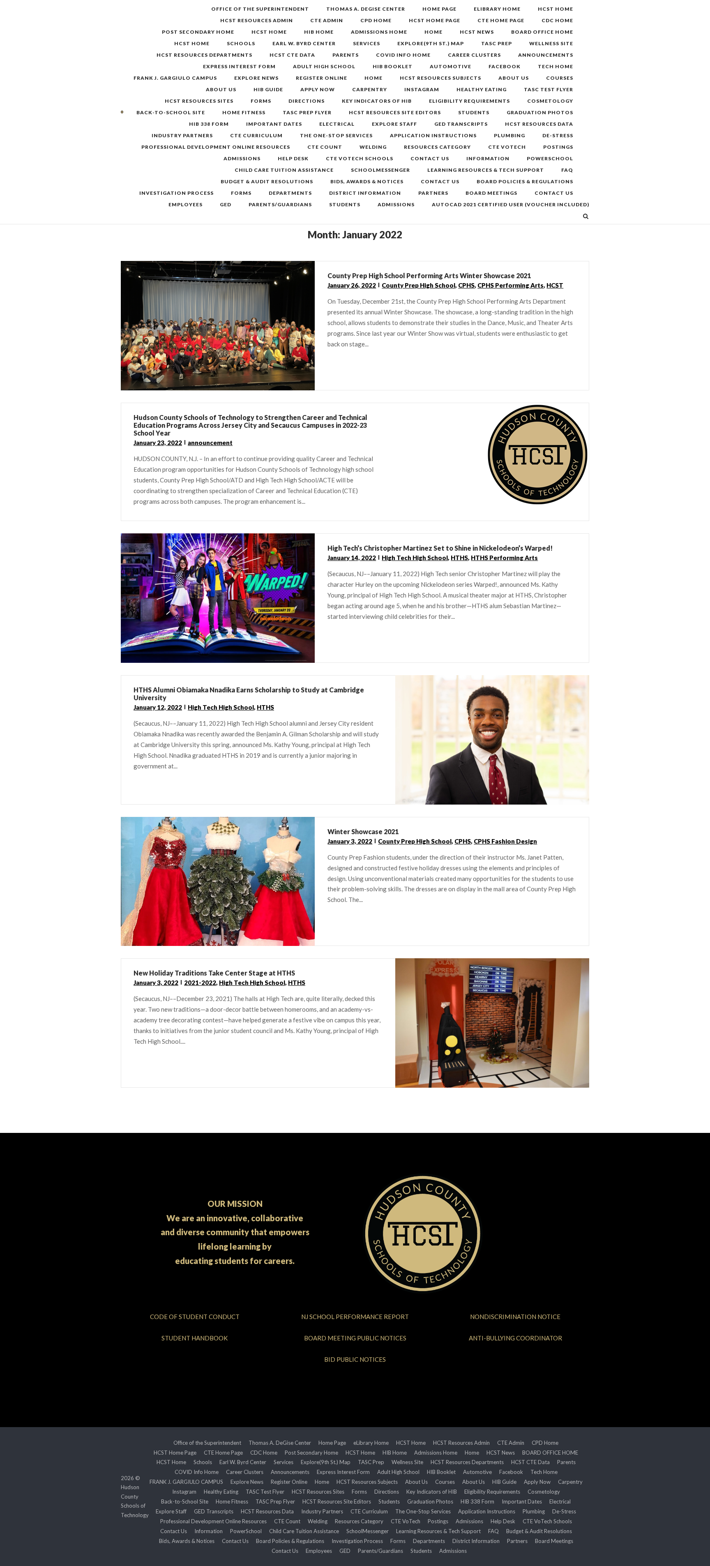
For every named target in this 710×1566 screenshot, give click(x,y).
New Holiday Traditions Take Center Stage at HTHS (214, 973)
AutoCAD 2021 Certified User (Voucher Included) (510, 204)
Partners (433, 193)
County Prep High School (418, 285)
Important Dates (274, 124)
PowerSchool (550, 158)
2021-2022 (200, 982)
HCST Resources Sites (199, 101)
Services (366, 43)
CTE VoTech (507, 147)
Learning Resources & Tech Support (485, 170)
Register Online (321, 78)
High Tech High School (415, 557)
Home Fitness (243, 112)
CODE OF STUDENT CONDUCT (195, 1316)
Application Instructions (433, 135)
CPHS (466, 285)
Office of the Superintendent (260, 9)
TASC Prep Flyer (307, 112)
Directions (306, 101)
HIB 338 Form (209, 124)
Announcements (545, 55)
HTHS (459, 557)
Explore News (256, 78)
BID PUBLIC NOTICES (355, 1359)
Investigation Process (176, 193)
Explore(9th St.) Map (430, 43)
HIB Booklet (393, 66)
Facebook (505, 66)
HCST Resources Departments (204, 55)
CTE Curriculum (256, 135)
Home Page (439, 9)
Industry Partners (182, 135)
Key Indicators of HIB (377, 101)
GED (225, 204)
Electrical (337, 124)
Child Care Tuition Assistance (284, 170)
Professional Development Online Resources (215, 147)
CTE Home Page (500, 20)
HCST (554, 285)
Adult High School (324, 66)
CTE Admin (326, 20)
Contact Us (429, 158)
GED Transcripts (461, 124)
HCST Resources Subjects (440, 78)
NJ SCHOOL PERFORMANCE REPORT (355, 1316)
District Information (365, 193)
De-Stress (557, 135)
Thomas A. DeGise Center (365, 9)
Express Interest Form (239, 66)
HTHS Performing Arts (504, 557)
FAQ (567, 170)
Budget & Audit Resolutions (267, 181)
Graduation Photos (540, 112)
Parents (345, 55)
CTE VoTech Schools (359, 158)
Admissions (242, 158)
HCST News (477, 32)
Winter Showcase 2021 (363, 831)
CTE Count (324, 147)
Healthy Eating (481, 89)
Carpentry (369, 89)
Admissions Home (379, 32)
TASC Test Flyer (548, 89)
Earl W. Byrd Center (304, 43)
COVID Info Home (403, 55)
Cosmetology (550, 101)
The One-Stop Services (336, 135)
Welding (373, 147)
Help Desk (293, 158)
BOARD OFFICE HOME (542, 32)
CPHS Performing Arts (510, 285)
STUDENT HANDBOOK (194, 1338)
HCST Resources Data (539, 124)
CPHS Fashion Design (505, 841)
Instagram (421, 89)
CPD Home (376, 20)
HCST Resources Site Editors (395, 112)
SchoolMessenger (380, 170)
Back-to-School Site (170, 112)
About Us (513, 78)
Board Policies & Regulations (525, 181)
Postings (558, 147)
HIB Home (319, 32)
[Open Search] (585, 216)
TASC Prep (496, 43)
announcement (210, 442)
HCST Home (555, 9)
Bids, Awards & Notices (366, 181)
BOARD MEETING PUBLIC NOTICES (355, 1338)
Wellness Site (551, 43)
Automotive (450, 66)
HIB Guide (268, 89)
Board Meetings (491, 193)
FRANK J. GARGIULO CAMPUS (175, 78)
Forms (261, 101)
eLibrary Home (497, 9)
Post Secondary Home (198, 32)
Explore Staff (394, 124)
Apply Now (317, 89)
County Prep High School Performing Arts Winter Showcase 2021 (429, 275)
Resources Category (437, 147)
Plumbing (509, 135)
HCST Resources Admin (256, 20)
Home (433, 32)
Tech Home (555, 66)
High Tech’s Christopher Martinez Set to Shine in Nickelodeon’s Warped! (440, 548)
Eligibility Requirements (469, 101)
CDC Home (557, 20)
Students (473, 112)
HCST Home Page (434, 20)
